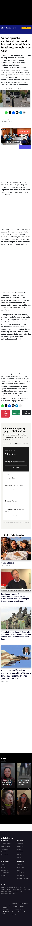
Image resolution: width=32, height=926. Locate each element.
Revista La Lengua (23, 878)
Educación (11, 891)
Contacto (4, 852)
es (13, 914)
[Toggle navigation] (3, 31)
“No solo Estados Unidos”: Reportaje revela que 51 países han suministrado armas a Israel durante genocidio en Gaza (16, 635)
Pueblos (3, 889)
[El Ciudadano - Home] (8, 28)
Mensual (17, 443)
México (3, 867)
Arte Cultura (19, 891)
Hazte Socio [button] (26, 28)
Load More (16, 826)
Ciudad (21, 89)
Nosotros (14, 903)
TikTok (19, 854)
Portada (15, 89)
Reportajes (20, 875)
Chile (9, 89)
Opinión (19, 870)
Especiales (26, 889)
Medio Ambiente (12, 887)
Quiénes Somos (6, 844)
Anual (25, 443)
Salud (14, 889)
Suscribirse (16, 467)
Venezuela (4, 870)
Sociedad (4, 891)
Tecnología (4, 893)
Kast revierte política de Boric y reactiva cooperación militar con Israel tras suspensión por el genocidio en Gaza (16, 674)
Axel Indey (5, 119)
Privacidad (4, 854)
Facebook (20, 844)
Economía (21, 887)
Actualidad (20, 867)
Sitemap (14, 912)
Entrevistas (20, 873)
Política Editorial (6, 846)
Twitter (19, 849)
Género (19, 889)
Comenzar (16, 490)
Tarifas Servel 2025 (17, 909)
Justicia (9, 889)
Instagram (20, 846)
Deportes (12, 893)
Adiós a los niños (8, 562)
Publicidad (4, 849)
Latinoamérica (5, 873)
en (15, 914)
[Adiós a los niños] (16, 549)
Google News (5, 415)
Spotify (19, 857)
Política (3, 89)
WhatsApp (16, 414)
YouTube (27, 414)
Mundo (3, 875)
